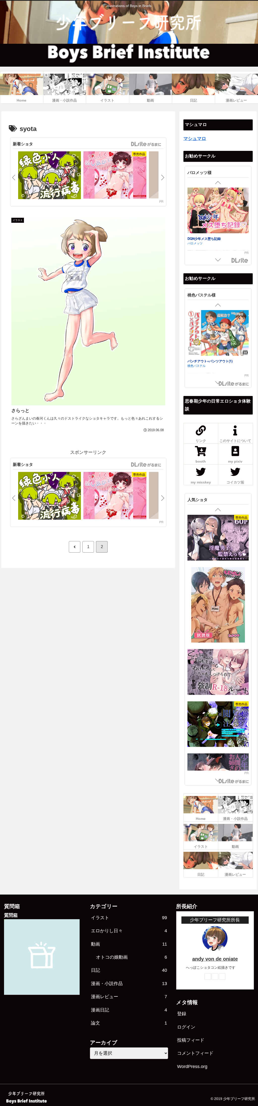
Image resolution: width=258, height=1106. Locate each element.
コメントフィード (195, 1053)
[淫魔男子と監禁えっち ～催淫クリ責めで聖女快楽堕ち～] (217, 538)
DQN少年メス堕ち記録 (204, 238)
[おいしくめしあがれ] (114, 175)
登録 (181, 1013)
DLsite (240, 260)
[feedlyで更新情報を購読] (215, 976)
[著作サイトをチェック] (208, 976)
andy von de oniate (215, 959)
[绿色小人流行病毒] (49, 176)
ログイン (186, 1027)
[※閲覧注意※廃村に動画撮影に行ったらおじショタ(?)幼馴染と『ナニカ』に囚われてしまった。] (217, 724)
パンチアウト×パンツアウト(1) (210, 361)
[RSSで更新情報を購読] (222, 976)
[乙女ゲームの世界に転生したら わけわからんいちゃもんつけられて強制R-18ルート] (217, 672)
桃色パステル (196, 366)
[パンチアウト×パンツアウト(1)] (217, 333)
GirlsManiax (146, 144)
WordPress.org (192, 1066)
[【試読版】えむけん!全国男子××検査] (217, 605)
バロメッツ (195, 243)
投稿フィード (190, 1040)
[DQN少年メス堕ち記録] (217, 211)
